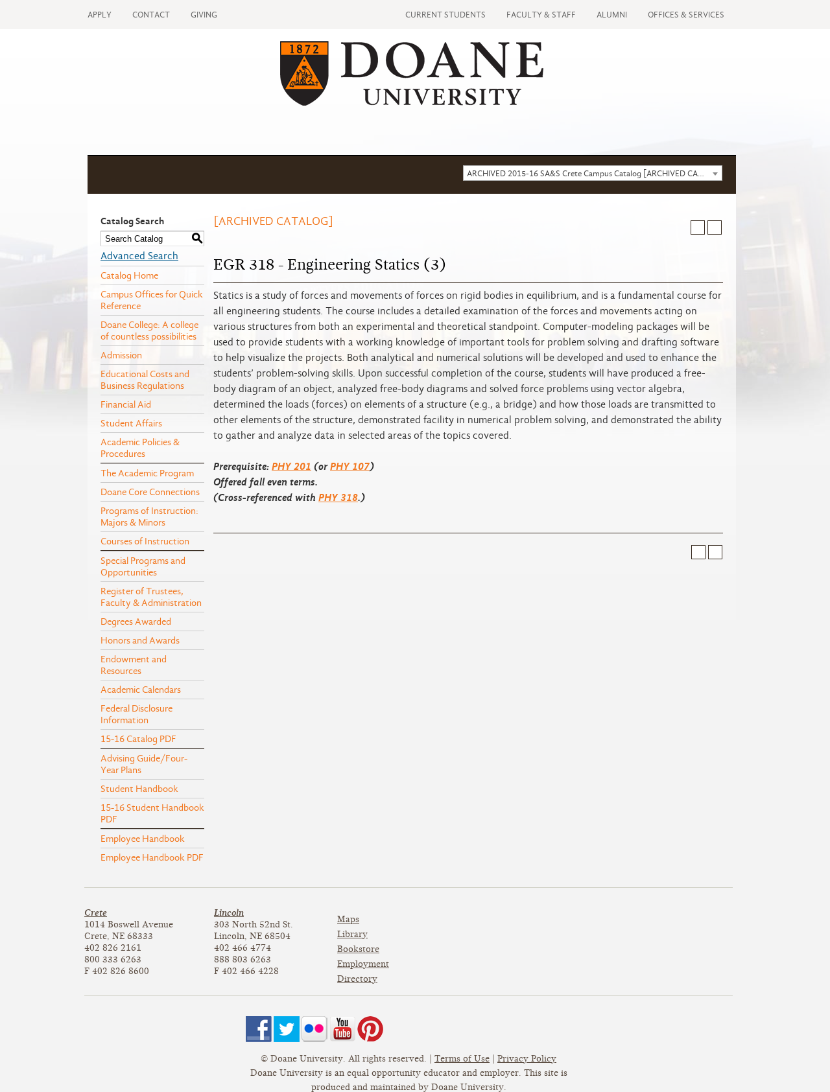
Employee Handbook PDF (152, 857)
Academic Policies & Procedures (140, 447)
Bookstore (358, 949)
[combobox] (592, 173)
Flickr (314, 1029)
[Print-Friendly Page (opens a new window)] (698, 227)
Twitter (287, 1029)
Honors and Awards (140, 640)
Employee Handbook (143, 838)
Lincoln (229, 912)
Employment (363, 964)
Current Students (445, 14)
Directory (357, 978)
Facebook (259, 1029)
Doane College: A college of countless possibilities (149, 330)
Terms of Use (462, 1058)
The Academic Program (147, 473)
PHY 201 (291, 466)
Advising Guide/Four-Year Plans (144, 764)
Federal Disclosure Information (136, 714)
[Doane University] (411, 102)
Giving (204, 14)
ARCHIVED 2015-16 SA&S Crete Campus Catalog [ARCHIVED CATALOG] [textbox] (594, 173)
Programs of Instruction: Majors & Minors (149, 516)
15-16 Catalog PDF (138, 739)
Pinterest (370, 1029)
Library (352, 934)
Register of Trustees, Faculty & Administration (151, 597)
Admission (121, 355)
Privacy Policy (526, 1058)
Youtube (342, 1029)
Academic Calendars (141, 689)
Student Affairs (131, 423)
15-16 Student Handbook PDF (152, 813)
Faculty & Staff (541, 14)
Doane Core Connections (150, 492)
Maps (348, 919)
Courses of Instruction (145, 541)
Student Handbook (139, 789)
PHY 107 (350, 466)
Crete (95, 912)
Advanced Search (139, 256)
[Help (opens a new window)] (714, 227)
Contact (151, 14)
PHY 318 (338, 497)
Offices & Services (686, 14)
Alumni (612, 14)
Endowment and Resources (134, 665)
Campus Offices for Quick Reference (152, 300)
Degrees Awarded (136, 621)
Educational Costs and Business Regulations (145, 379)
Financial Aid (126, 404)
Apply (100, 14)
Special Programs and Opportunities (143, 566)
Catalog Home (129, 275)
